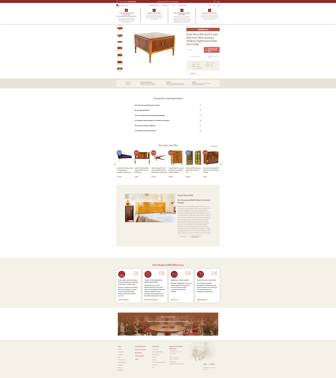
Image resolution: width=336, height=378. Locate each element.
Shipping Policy (155, 354)
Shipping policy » (202, 300)
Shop (187, 25)
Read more (184, 236)
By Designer (120, 370)
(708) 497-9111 (172, 361)
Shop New (165, 5)
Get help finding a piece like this (213, 56)
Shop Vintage (153, 5)
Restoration (183, 5)
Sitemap (154, 359)
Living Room (120, 354)
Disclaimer (154, 365)
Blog (153, 367)
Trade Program (139, 356)
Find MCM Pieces (140, 346)
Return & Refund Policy (157, 351)
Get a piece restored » (151, 300)
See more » (214, 146)
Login (218, 1)
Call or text (127, 1)
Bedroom (120, 349)
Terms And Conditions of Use (158, 362)
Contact (154, 357)
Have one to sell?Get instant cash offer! (212, 50)
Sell (174, 5)
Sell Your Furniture (140, 349)
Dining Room (121, 351)
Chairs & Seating (121, 359)
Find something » (123, 300)
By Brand (120, 367)
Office (119, 357)
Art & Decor (120, 365)
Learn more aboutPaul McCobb (196, 236)
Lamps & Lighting (121, 362)
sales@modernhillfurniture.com (176, 363)
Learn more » (175, 300)
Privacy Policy (155, 349)
